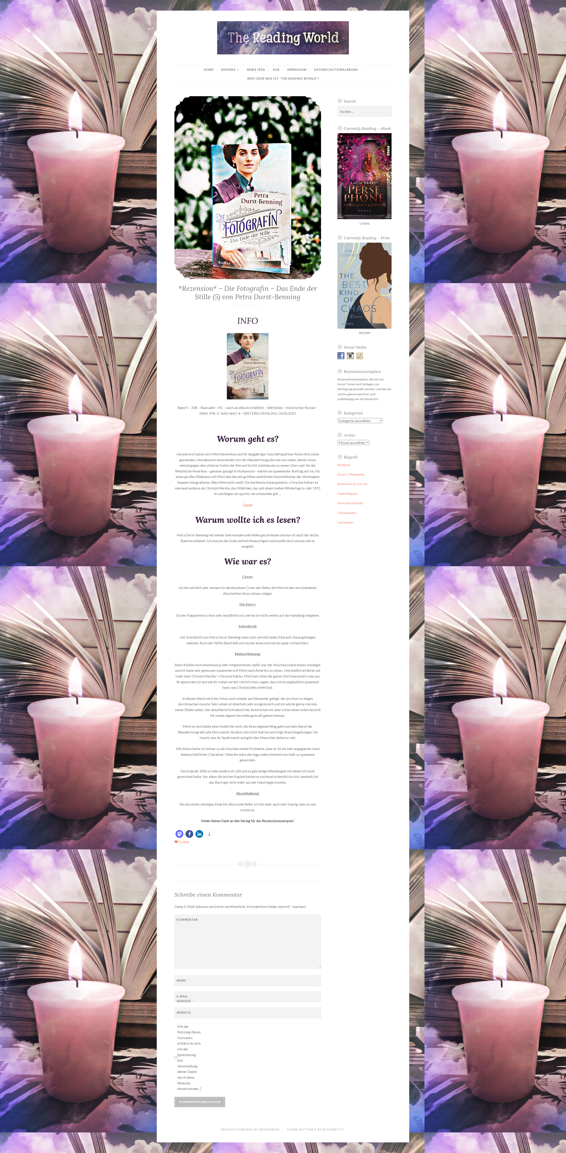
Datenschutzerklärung (336, 69)
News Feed (256, 69)
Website (184, 1012)
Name (182, 980)
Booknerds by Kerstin (352, 484)
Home (209, 69)
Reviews (228, 69)
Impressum (296, 69)
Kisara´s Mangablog (350, 474)
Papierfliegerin (347, 493)
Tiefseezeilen (346, 513)
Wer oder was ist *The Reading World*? (283, 78)
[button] (179, 834)
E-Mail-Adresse (185, 999)
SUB (276, 69)
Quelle (248, 505)
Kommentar (187, 922)
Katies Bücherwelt (350, 503)
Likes (184, 842)
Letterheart (345, 522)
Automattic (333, 1129)
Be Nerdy (343, 465)
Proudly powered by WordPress (250, 1129)
